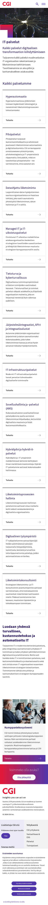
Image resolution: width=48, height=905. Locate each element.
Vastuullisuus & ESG (33, 836)
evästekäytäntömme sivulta (14, 902)
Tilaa (5, 836)
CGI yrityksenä (33, 830)
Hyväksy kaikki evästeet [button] (24, 883)
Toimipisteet (32, 845)
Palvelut (30, 841)
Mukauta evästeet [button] (24, 889)
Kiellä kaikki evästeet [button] (24, 894)
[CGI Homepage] (7, 4)
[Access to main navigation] (43, 4)
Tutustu (17, 758)
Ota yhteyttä (24, 777)
